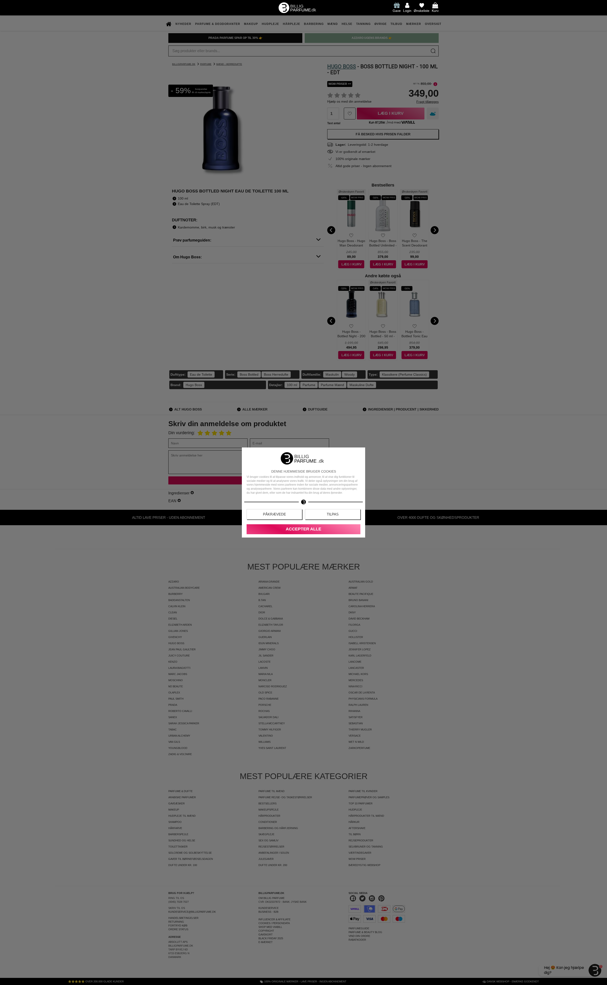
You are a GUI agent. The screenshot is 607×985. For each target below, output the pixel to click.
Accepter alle (303, 529)
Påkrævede (274, 514)
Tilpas (333, 514)
